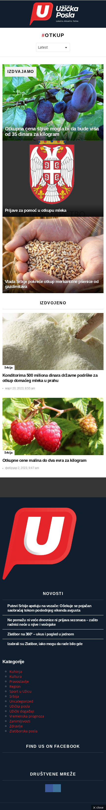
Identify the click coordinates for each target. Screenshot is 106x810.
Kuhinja (15, 671)
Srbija (8, 367)
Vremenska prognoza (26, 716)
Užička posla (19, 706)
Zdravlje (16, 726)
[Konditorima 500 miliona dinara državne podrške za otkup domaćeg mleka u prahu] (53, 341)
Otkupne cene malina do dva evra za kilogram (44, 460)
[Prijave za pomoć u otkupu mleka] (53, 179)
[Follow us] (101, 14)
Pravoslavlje (19, 681)
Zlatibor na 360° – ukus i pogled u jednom (40, 634)
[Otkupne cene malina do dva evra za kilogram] (53, 426)
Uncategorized (21, 701)
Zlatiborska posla (23, 731)
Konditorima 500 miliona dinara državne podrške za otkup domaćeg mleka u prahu (49, 378)
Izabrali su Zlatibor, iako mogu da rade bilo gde (44, 644)
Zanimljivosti (19, 721)
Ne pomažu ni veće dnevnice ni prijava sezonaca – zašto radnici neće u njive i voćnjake (52, 622)
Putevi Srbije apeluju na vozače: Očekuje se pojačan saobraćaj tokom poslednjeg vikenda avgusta (49, 608)
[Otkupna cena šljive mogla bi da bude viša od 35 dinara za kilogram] (53, 102)
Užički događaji (21, 711)
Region (15, 686)
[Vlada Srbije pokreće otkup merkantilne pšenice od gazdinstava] (53, 255)
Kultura (15, 676)
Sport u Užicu (20, 691)
